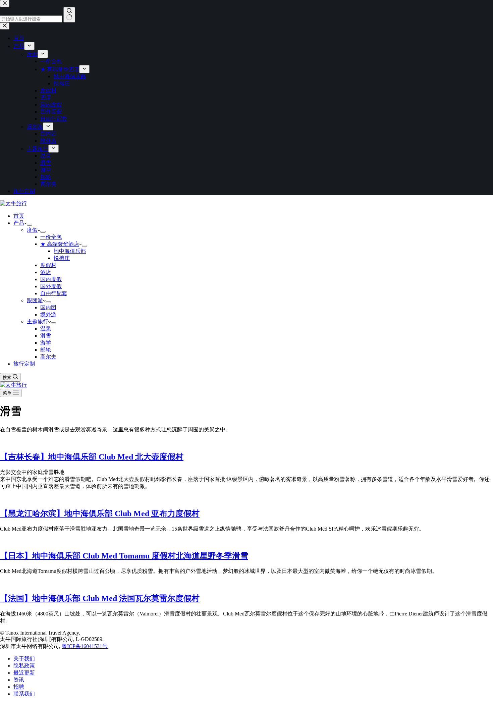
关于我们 (24, 658)
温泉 (45, 328)
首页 (18, 216)
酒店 (45, 272)
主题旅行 (37, 321)
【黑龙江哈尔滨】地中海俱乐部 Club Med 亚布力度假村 (100, 513)
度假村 (48, 265)
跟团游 (35, 300)
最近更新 (24, 672)
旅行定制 (24, 364)
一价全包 (51, 237)
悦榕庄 (62, 258)
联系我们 (24, 694)
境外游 (48, 314)
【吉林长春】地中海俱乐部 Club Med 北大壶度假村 (91, 456)
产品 (18, 223)
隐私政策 (24, 665)
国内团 (48, 307)
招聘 (18, 687)
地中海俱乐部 (70, 251)
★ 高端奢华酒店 (59, 244)
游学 (45, 342)
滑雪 (45, 335)
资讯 (18, 680)
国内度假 (51, 279)
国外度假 (51, 286)
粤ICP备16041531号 (85, 646)
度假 (32, 230)
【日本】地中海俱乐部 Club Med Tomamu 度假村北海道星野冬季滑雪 (124, 555)
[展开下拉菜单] (29, 225)
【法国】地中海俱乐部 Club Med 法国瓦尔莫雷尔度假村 (100, 598)
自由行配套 (53, 293)
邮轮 (45, 350)
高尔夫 (48, 357)
